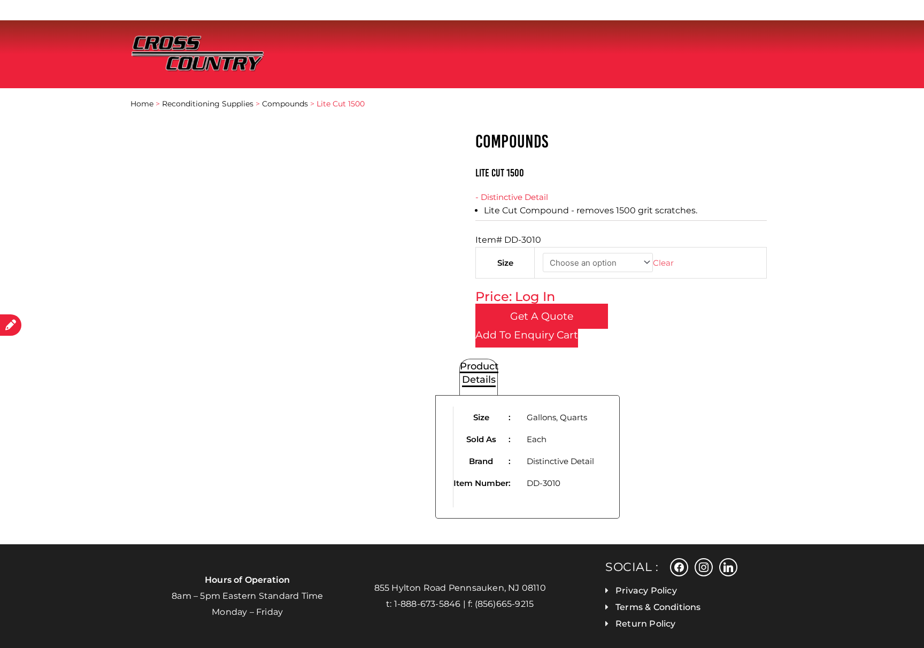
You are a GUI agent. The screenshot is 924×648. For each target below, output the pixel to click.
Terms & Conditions (658, 607)
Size (505, 263)
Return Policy (645, 624)
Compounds (285, 104)
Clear (663, 263)
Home (141, 104)
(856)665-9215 (504, 604)
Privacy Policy (646, 590)
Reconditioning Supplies (207, 104)
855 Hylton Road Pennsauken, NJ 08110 (460, 588)
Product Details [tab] (479, 372)
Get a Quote (541, 316)
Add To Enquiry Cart (526, 335)
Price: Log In (515, 296)
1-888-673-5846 (427, 604)
